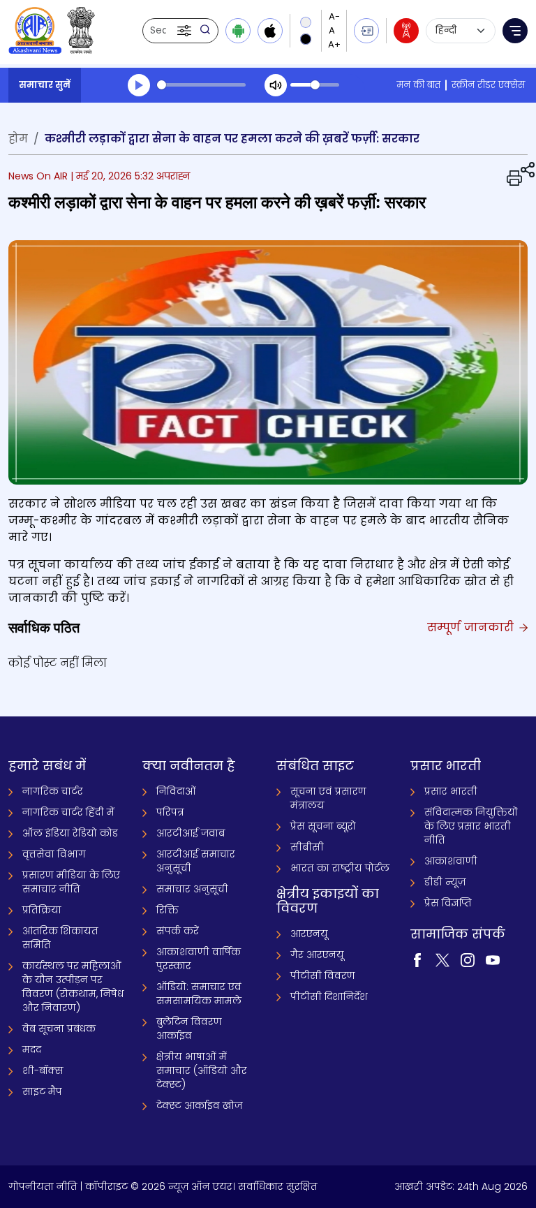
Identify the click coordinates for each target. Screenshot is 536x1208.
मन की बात (418, 84)
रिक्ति (167, 910)
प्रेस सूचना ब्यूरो (323, 826)
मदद (31, 1049)
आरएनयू (309, 934)
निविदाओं (176, 791)
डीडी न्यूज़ (445, 882)
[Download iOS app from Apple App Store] (270, 30)
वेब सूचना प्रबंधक (59, 1029)
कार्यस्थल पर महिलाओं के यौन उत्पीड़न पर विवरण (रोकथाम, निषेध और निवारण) (73, 987)
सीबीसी (307, 847)
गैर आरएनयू (317, 955)
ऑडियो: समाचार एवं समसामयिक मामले (198, 994)
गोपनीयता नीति (42, 1186)
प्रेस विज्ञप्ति (448, 903)
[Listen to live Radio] (406, 30)
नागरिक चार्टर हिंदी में (68, 812)
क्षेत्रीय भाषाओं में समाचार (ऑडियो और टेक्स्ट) (201, 1070)
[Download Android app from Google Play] (238, 30)
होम (18, 139)
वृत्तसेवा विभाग (54, 854)
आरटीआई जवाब (190, 833)
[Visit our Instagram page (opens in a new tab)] (468, 959)
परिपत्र (170, 812)
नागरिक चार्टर (52, 791)
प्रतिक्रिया (41, 910)
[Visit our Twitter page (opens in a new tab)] (442, 959)
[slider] (201, 84)
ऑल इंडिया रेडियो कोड (70, 833)
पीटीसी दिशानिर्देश (329, 996)
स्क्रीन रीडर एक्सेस (488, 84)
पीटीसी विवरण (322, 975)
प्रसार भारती (450, 791)
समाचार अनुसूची (192, 889)
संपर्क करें (177, 931)
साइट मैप (42, 1091)
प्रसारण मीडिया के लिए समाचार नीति (71, 882)
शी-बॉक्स (43, 1070)
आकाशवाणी (450, 861)
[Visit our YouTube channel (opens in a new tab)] (493, 959)
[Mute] (276, 85)
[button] (185, 30)
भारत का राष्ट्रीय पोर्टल (339, 868)
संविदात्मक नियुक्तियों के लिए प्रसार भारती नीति (471, 826)
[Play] (139, 85)
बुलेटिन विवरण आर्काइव (189, 1029)
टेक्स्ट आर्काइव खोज (199, 1105)
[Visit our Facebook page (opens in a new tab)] (417, 959)
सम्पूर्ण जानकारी (472, 627)
